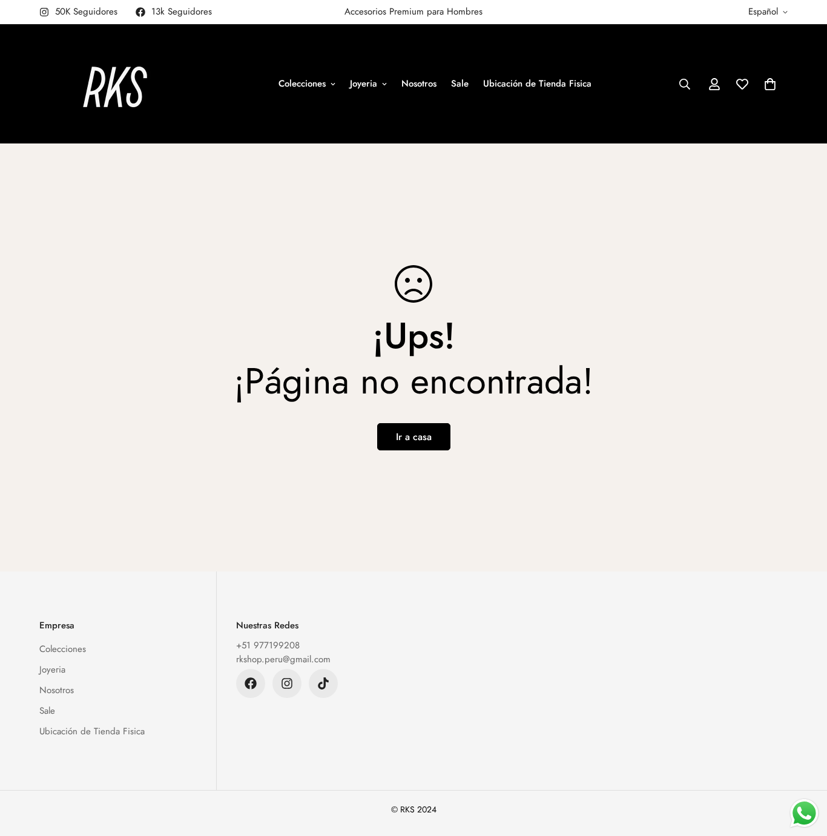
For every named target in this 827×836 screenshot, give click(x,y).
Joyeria (363, 83)
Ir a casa (414, 437)
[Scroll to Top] (803, 770)
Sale (460, 83)
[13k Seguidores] (250, 683)
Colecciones (302, 83)
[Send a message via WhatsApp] (804, 813)
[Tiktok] (323, 683)
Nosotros (419, 83)
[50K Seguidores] (286, 683)
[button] (770, 84)
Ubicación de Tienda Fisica (537, 83)
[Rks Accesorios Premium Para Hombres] (115, 83)
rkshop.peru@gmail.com (283, 659)
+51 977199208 (268, 645)
